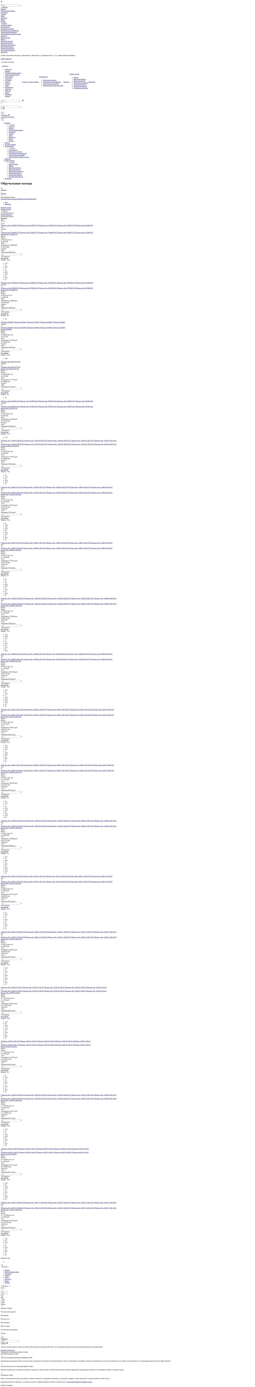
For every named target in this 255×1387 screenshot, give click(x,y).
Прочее (33, 199)
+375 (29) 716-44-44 (7, 117)
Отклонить (11, 1350)
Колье (29, 199)
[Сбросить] (2, 1337)
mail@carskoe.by (6, 59)
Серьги (14, 199)
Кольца (3, 199)
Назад (13, 125)
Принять (4, 1350)
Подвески (9, 199)
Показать (4, 1339)
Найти (3, 1343)
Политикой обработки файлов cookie (79, 1382)
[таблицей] (4, 222)
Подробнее (4, 258)
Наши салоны (13, 164)
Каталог (11, 126)
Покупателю (13, 150)
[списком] (3, 222)
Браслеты (24, 199)
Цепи (19, 199)
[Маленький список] (1, 223)
